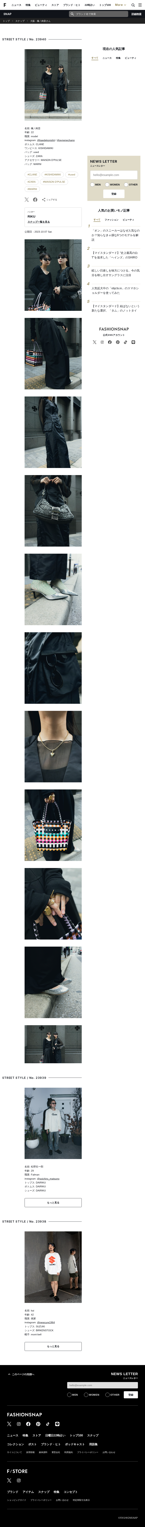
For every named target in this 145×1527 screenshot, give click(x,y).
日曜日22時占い (55, 1435)
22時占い (90, 5)
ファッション (111, 219)
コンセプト (71, 1491)
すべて (94, 57)
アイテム (28, 1491)
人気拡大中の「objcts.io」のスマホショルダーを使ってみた (115, 290)
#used (71, 174)
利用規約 (68, 1452)
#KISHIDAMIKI (53, 174)
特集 (28, 5)
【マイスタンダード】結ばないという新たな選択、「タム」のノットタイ (116, 308)
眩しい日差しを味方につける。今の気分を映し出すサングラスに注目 (116, 273)
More (119, 5)
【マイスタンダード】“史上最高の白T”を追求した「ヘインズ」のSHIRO (115, 255)
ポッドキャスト (75, 1444)
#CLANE (32, 174)
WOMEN (115, 184)
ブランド (12, 1491)
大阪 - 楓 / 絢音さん (40, 21)
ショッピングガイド (16, 1500)
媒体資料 (43, 1452)
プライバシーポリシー (87, 1452)
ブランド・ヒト (71, 5)
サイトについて (14, 1452)
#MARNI (32, 189)
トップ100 (105, 5)
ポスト (32, 1444)
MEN (98, 184)
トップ (6, 21)
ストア (55, 5)
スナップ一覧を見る (39, 221)
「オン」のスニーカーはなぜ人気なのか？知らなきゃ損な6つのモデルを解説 (116, 235)
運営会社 (56, 1452)
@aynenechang (66, 140)
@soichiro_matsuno (48, 1178)
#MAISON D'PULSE (54, 181)
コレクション (15, 1444)
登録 (113, 193)
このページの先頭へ (23, 1374)
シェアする (52, 199)
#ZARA (32, 181)
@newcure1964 (46, 1322)
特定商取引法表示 (81, 1500)
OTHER (133, 184)
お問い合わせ (109, 1452)
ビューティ (41, 5)
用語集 (93, 1444)
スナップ (20, 21)
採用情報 (30, 1452)
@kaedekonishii (46, 140)
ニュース (16, 5)
